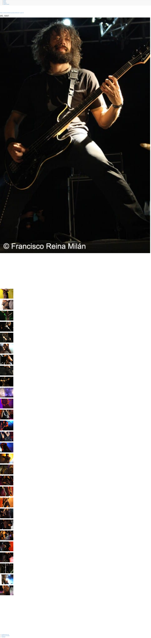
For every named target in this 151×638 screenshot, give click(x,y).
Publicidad (3, 636)
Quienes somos (6, 4)
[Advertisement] (29, 9)
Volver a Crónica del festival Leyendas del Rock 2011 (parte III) (12, 12)
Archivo (4, 0)
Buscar (4, 1)
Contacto (5, 3)
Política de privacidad (5, 635)
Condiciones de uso (5, 634)
